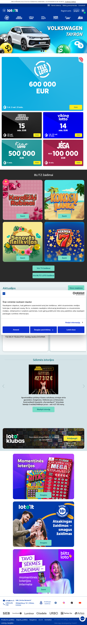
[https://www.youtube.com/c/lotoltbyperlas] (80, 603)
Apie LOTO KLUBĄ (71, 444)
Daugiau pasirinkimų (42, 330)
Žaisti (43, 589)
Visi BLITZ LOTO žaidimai (43, 275)
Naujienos (33, 620)
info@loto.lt (10, 601)
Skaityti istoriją (43, 409)
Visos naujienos (76, 288)
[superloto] (56, 17)
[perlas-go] (66, 613)
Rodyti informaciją (72, 322)
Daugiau (43, 495)
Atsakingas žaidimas (70, 2)
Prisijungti (72, 438)
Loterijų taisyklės (7, 623)
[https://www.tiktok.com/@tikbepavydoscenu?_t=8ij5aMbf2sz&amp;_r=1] (72, 603)
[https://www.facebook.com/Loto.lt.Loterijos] (56, 603)
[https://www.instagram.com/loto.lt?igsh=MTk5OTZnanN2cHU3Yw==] (64, 603)
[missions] (83, 11)
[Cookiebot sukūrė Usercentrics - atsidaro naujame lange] (74, 293)
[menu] (4, 11)
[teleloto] (7, 17)
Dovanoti (81, 5)
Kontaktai (48, 620)
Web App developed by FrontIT (65, 623)
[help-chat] (82, 618)
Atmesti (16, 330)
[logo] (12, 12)
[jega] (80, 17)
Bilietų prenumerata (70, 5)
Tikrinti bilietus (56, 5)
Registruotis (66, 11)
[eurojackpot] (19, 17)
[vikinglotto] (31, 17)
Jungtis (76, 11)
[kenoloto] (68, 17)
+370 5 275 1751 (9, 604)
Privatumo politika (7, 620)
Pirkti (76, 107)
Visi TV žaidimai (43, 268)
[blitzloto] (43, 17)
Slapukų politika (22, 620)
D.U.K (41, 620)
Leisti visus (71, 330)
